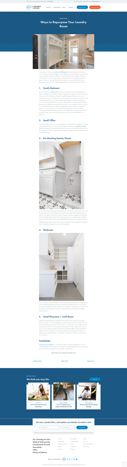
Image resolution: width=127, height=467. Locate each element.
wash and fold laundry (61, 72)
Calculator (50, 1)
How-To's (38, 402)
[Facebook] (67, 459)
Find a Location (82, 7)
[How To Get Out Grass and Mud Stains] (38, 396)
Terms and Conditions (88, 444)
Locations (60, 439)
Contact (85, 439)
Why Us (59, 446)
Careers (72, 444)
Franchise (72, 449)
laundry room (54, 92)
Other (35, 450)
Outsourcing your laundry (46, 345)
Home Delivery (57, 7)
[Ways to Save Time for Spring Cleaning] (89, 396)
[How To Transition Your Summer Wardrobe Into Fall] (63, 396)
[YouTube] (76, 459)
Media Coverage (81, 126)
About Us (60, 449)
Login (84, 441)
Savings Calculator (62, 444)
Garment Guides (63, 402)
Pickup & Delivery (40, 452)
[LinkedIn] (74, 459)
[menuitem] (49, 7)
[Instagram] (69, 459)
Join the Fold (82, 427)
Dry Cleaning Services (41, 439)
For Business (73, 446)
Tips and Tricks (88, 402)
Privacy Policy (86, 446)
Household (37, 447)
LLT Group (82, 464)
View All (95, 379)
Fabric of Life (95, 1)
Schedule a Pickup (95, 7)
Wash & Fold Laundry (41, 442)
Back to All (64, 361)
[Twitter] (71, 459)
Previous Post (38, 361)
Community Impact (74, 441)
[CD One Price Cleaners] (33, 7)
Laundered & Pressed (41, 444)
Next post (90, 361)
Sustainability (73, 439)
